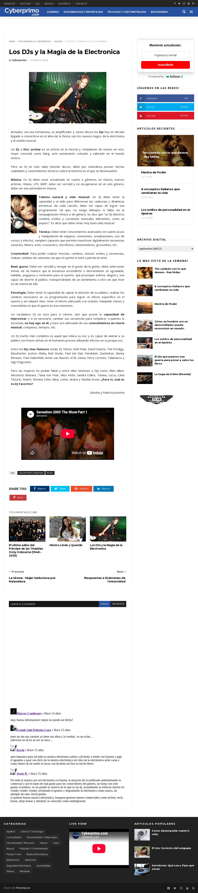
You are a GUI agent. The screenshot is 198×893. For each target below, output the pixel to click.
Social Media (43, 865)
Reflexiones (158, 12)
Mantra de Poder (165, 303)
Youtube (167, 115)
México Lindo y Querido (66, 545)
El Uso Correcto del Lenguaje (171, 848)
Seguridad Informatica (19, 865)
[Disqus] (67, 655)
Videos (10, 871)
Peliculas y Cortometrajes (126, 12)
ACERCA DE (9, 3)
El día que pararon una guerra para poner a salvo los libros (174, 360)
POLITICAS (25, 3)
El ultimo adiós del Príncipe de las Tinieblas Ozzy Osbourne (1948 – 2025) (26, 550)
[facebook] (174, 3)
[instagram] (184, 3)
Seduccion (13, 21)
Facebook (167, 98)
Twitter (167, 107)
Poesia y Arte (14, 854)
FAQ (37, 3)
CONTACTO (81, 3)
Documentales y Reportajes (83, 12)
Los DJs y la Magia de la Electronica (106, 546)
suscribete (165, 64)
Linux (56, 843)
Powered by (156, 76)
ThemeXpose (23, 888)
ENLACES (48, 3)
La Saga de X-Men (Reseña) (172, 374)
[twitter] (179, 3)
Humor (44, 843)
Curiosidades (14, 837)
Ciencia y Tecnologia (32, 831)
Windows (25, 871)
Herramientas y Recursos (20, 843)
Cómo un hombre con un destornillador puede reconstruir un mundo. (171, 325)
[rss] (193, 3)
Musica (58, 41)
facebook (118, 604)
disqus (104, 604)
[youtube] (188, 3)
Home (12, 41)
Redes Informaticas (37, 854)
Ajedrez (52, 12)
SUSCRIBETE (64, 3)
